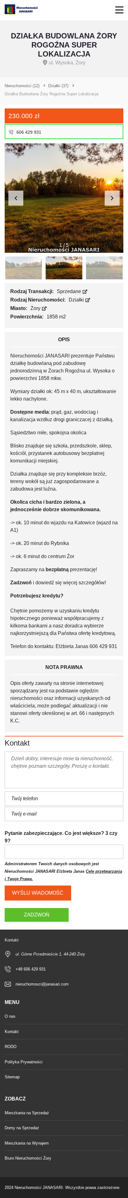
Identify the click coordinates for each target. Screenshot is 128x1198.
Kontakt (12, 1031)
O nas (10, 1016)
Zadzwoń (36, 914)
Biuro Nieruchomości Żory (28, 1158)
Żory (36, 308)
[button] (112, 198)
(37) (58, 85)
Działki (77, 299)
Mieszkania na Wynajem (27, 1143)
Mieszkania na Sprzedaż (27, 1113)
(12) (22, 85)
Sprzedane (69, 291)
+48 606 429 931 (31, 969)
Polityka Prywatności (24, 1062)
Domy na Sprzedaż (22, 1128)
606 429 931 (28, 132)
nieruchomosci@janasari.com (42, 984)
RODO (10, 1046)
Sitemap (12, 1077)
